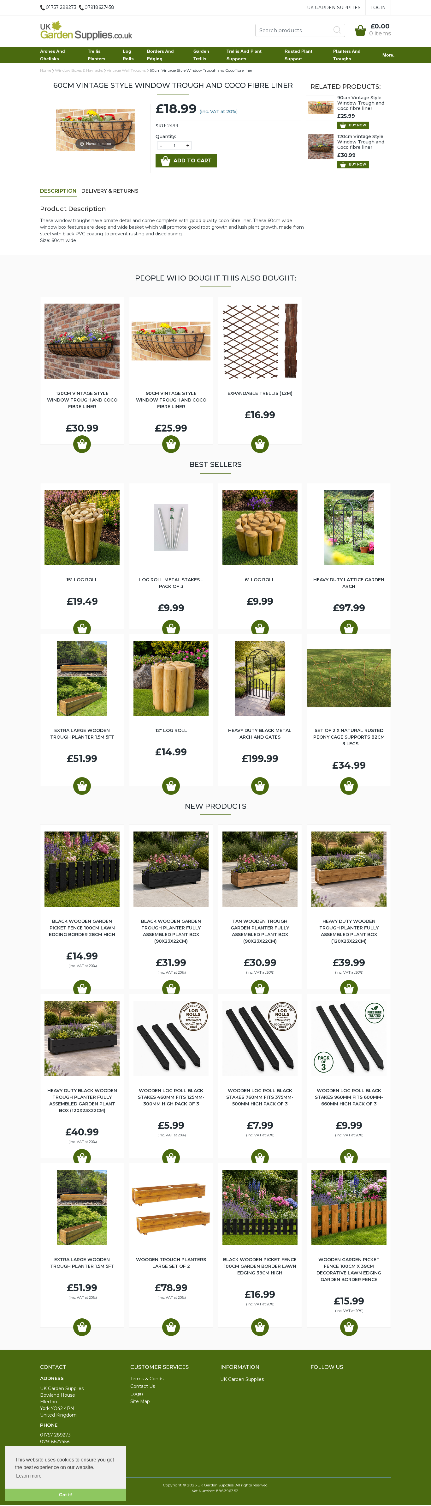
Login (378, 7)
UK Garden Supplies (334, 7)
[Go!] (337, 30)
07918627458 (55, 1441)
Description (58, 191)
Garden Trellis (201, 55)
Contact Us (142, 1386)
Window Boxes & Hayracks (79, 70)
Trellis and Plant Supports (244, 55)
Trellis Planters (96, 55)
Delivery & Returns (110, 191)
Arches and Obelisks (52, 55)
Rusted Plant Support (298, 55)
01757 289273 (55, 1435)
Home (45, 70)
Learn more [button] (29, 1476)
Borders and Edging (160, 55)
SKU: (161, 126)
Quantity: (166, 136)
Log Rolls (128, 55)
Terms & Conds (146, 1379)
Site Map (140, 1401)
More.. (389, 54)
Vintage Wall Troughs (126, 70)
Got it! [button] (66, 1494)
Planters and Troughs (347, 55)
